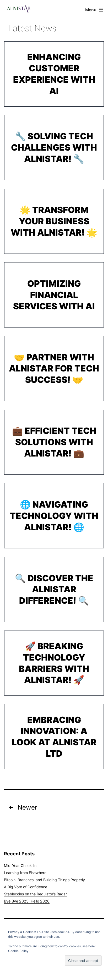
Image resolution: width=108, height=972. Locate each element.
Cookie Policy (18, 951)
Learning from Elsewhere (25, 872)
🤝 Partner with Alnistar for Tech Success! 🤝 (54, 368)
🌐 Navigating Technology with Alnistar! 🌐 (54, 515)
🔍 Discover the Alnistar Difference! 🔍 (54, 589)
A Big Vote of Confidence (25, 887)
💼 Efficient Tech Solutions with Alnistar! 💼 (54, 442)
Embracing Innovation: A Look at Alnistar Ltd (54, 737)
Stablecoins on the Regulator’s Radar (35, 894)
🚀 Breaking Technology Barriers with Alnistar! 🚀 (54, 663)
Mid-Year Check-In (20, 865)
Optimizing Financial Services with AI (54, 294)
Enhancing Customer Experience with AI (54, 74)
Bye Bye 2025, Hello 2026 (27, 901)
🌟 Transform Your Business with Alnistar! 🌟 (54, 221)
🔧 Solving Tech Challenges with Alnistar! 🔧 (54, 147)
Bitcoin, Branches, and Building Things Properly (44, 879)
